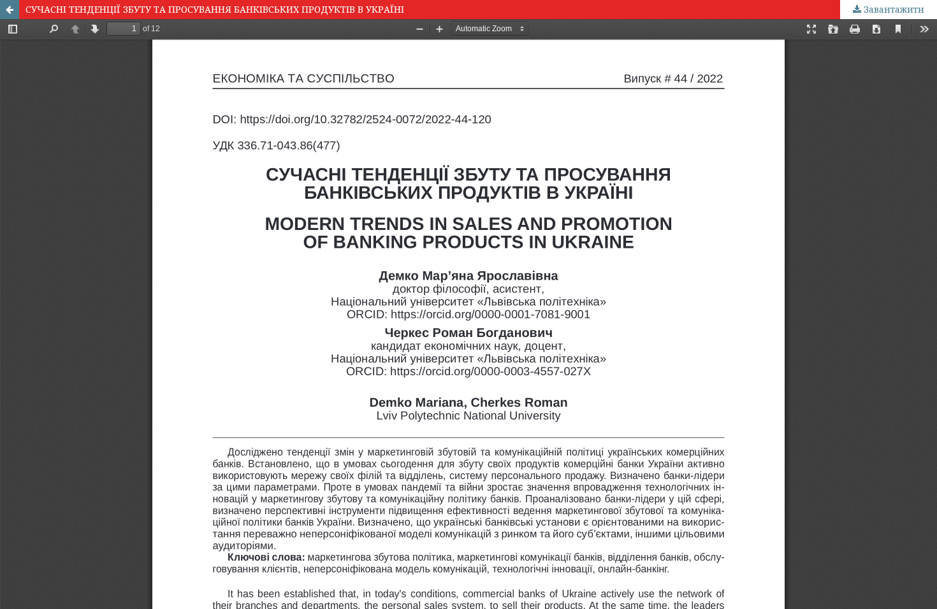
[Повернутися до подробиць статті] (9, 9)
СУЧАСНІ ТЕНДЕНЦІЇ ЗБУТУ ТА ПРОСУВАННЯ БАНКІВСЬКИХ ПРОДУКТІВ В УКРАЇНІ (214, 9)
